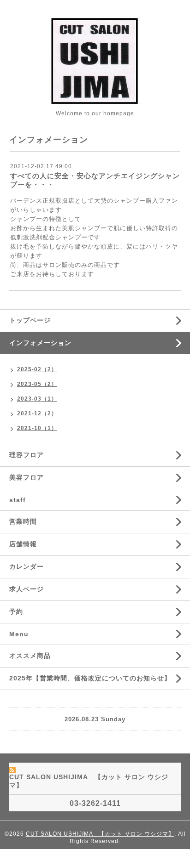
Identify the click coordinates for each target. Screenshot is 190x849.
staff (17, 500)
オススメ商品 (30, 655)
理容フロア (26, 454)
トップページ (30, 320)
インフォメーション (40, 342)
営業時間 (23, 521)
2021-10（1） (37, 428)
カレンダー (26, 566)
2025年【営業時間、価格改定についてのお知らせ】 (90, 678)
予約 (16, 611)
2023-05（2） (37, 384)
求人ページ (26, 589)
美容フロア (26, 477)
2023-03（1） (37, 399)
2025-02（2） (37, 369)
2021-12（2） (37, 413)
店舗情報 (23, 544)
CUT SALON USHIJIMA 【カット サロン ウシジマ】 (100, 834)
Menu (19, 634)
